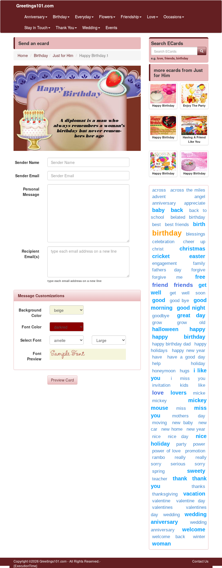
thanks (198, 486)
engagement (164, 263)
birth (199, 224)
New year (196, 429)
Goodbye (160, 315)
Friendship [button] (130, 16)
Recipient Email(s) (30, 253)
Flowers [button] (106, 16)
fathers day (166, 269)
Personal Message (31, 191)
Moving (159, 422)
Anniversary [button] (34, 16)
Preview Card (62, 380)
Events (111, 27)
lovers (179, 393)
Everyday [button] (83, 16)
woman (161, 544)
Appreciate (194, 203)
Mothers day (188, 415)
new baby (182, 422)
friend (160, 285)
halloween (165, 329)
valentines (162, 507)
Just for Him (63, 55)
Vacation (194, 494)
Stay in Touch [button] (36, 27)
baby (158, 210)
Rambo (158, 457)
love (160, 58)
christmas (192, 249)
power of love (166, 450)
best (156, 224)
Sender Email (27, 175)
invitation (161, 385)
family (199, 263)
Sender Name (27, 162)
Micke (199, 393)
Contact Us (200, 561)
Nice (156, 436)
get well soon (187, 293)
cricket (161, 256)
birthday (182, 58)
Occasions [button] (172, 16)
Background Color (30, 312)
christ (158, 249)
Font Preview (34, 356)
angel (199, 196)
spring (158, 471)
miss (181, 408)
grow (157, 322)
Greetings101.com (35, 5)
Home (23, 55)
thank (180, 478)
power (199, 444)
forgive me (167, 277)
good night (191, 308)
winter (199, 536)
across (159, 190)
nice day (178, 436)
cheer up (194, 241)
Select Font (30, 340)
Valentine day (190, 500)
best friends (177, 224)
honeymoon (163, 370)
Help (156, 363)
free (200, 277)
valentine (161, 500)
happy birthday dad (171, 344)
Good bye (179, 300)
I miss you (188, 378)
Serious (178, 464)
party (181, 444)
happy (197, 329)
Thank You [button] (65, 27)
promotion (195, 450)
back (177, 210)
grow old (191, 322)
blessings (195, 234)
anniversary (164, 203)
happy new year (188, 350)
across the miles (187, 190)
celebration (163, 241)
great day (191, 315)
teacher (159, 478)
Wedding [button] (89, 27)
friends (170, 58)
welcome (193, 529)
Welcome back (168, 536)
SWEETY (196, 471)
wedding (171, 514)
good (158, 300)
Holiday (198, 363)
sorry (200, 464)
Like (201, 385)
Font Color (31, 326)
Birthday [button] (60, 16)
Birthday (41, 55)
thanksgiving (165, 494)
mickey (159, 400)
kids (184, 385)
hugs (185, 370)
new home (171, 429)
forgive (198, 269)
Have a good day (186, 357)
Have (157, 357)
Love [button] (151, 16)
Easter (197, 256)
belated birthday (188, 217)
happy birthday (178, 337)
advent (159, 196)
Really (180, 457)
